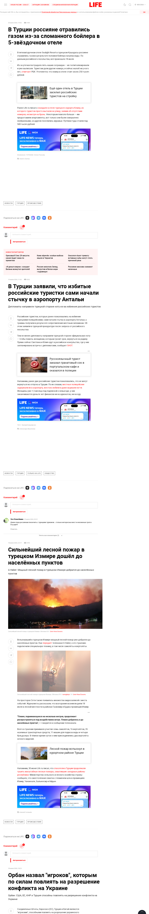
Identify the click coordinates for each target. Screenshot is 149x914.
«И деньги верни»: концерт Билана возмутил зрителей (18, 267)
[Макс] (33, 218)
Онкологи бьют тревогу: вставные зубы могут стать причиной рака (80, 258)
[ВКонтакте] (44, 218)
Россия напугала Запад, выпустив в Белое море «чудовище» (47, 269)
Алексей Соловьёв (25, 812)
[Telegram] (38, 218)
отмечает (26, 71)
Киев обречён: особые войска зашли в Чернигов (50, 256)
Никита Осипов (24, 159)
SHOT (69, 345)
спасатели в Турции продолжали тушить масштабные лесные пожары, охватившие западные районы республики (51, 771)
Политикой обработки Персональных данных (59, 12)
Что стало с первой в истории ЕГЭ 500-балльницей (50, 910)
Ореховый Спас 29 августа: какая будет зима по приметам (18, 258)
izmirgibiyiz (66, 694)
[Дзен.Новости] (27, 218)
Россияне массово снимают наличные (80, 267)
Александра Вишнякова (27, 429)
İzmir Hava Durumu (56, 631)
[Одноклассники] (49, 218)
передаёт (47, 642)
